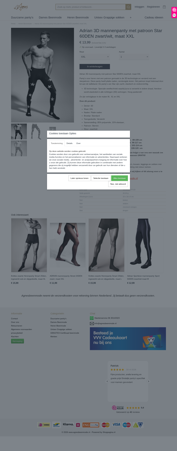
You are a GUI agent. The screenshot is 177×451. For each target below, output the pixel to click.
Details (69, 143)
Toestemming (57, 143)
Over (78, 143)
